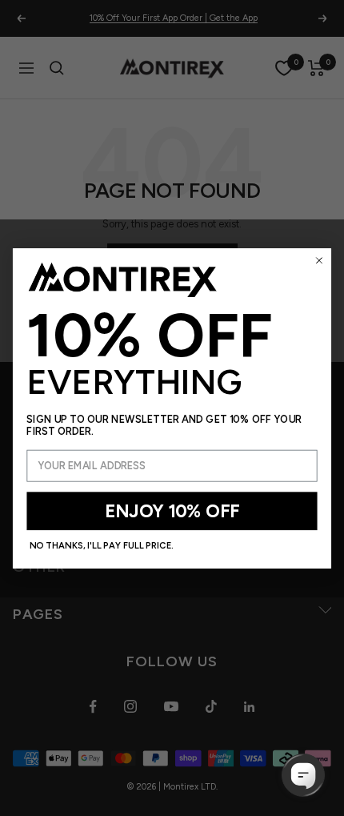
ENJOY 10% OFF (171, 510)
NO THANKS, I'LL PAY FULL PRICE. (102, 545)
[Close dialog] (319, 260)
